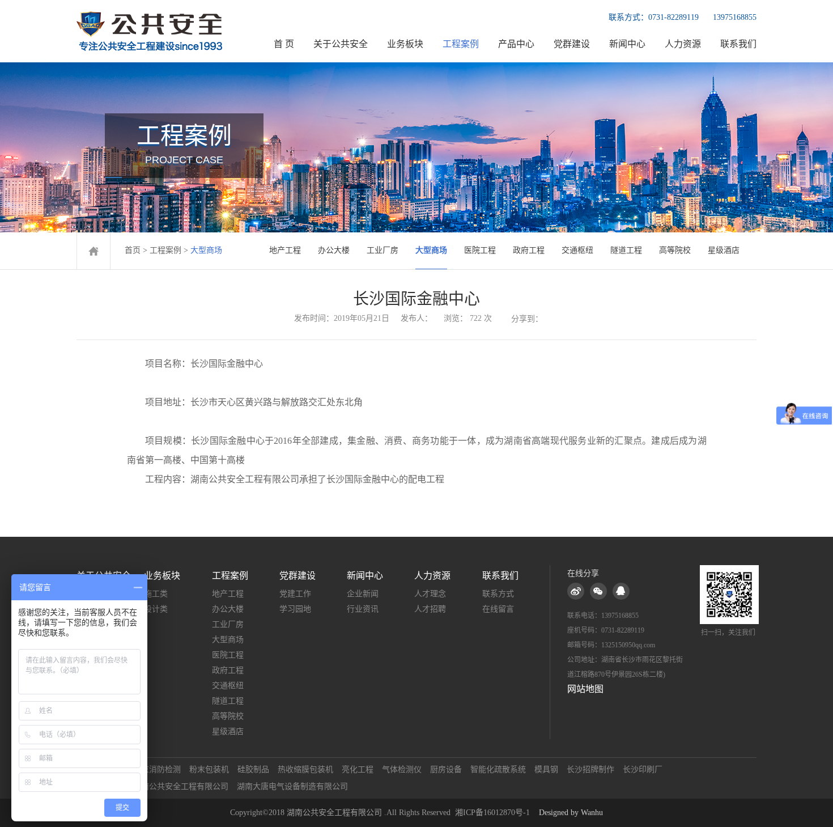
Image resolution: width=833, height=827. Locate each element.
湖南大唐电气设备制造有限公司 (292, 786)
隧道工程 (626, 250)
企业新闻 (363, 593)
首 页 (284, 44)
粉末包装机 (209, 769)
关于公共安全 (340, 44)
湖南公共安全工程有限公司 (180, 786)
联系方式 (498, 593)
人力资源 (683, 44)
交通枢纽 (577, 250)
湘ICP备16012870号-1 (492, 812)
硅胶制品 (253, 769)
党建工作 (295, 593)
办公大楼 (334, 250)
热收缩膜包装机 (305, 769)
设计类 (156, 609)
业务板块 (405, 44)
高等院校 (675, 250)
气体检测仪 (402, 769)
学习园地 (295, 609)
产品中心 (516, 44)
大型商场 (431, 250)
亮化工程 (357, 769)
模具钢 (546, 769)
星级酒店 (724, 250)
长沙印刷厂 (642, 769)
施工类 (156, 593)
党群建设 (572, 44)
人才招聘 (430, 609)
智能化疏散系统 (498, 769)
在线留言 (498, 609)
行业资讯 (363, 609)
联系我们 (738, 44)
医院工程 (480, 250)
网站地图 (585, 689)
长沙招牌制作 (590, 769)
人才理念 (430, 593)
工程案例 (461, 44)
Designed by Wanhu (571, 812)
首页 (133, 250)
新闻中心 (627, 44)
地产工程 (285, 250)
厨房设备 (446, 769)
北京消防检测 (157, 769)
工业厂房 (382, 250)
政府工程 (529, 250)
